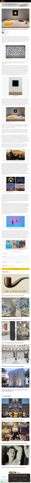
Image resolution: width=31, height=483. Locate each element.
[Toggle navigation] (29, 1)
